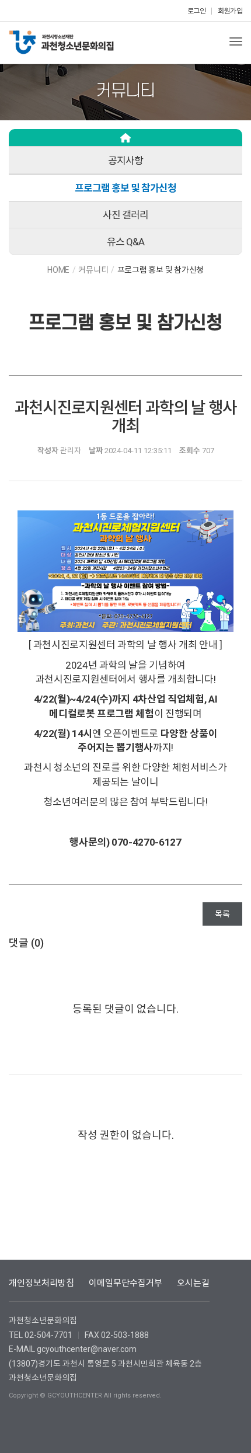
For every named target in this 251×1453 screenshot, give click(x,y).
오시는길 (193, 1283)
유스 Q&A (125, 242)
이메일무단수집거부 (125, 1283)
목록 (222, 914)
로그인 (196, 11)
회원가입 (230, 11)
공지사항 (125, 160)
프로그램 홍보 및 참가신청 (125, 188)
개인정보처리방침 (41, 1283)
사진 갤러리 (125, 215)
